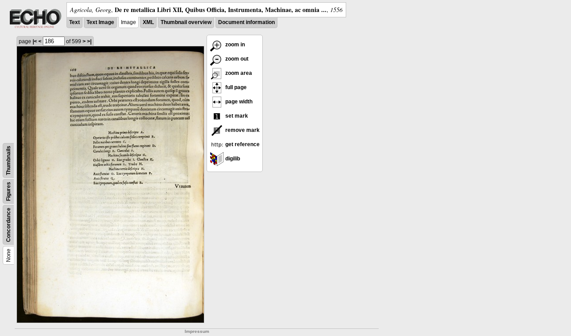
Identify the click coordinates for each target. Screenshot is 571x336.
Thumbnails (8, 160)
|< (35, 41)
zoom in (234, 44)
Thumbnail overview (186, 22)
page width (238, 101)
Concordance (8, 225)
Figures (8, 191)
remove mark (242, 130)
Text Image (100, 22)
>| (89, 41)
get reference (242, 144)
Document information (246, 22)
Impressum (197, 331)
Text (74, 22)
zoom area (238, 73)
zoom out (236, 59)
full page (235, 87)
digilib (232, 159)
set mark (236, 116)
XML (148, 22)
